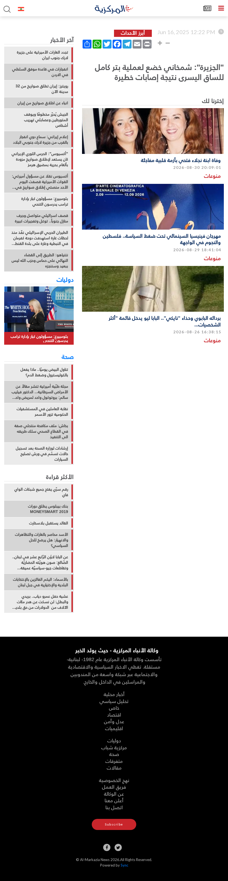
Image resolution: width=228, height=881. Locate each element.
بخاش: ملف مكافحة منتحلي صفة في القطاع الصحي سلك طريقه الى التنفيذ (41, 431)
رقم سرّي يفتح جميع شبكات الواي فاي (41, 491)
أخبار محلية (114, 694)
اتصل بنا (114, 807)
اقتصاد (114, 714)
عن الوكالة (114, 793)
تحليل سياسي (114, 701)
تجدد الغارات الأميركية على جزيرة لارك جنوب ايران (42, 54)
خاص (114, 707)
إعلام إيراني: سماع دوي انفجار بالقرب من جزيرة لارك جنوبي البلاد (40, 139)
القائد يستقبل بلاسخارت (48, 523)
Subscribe (114, 824)
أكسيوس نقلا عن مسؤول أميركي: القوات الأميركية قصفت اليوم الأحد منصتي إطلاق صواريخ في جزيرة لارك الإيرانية (40, 181)
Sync (124, 865)
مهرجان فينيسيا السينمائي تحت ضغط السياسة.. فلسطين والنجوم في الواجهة (162, 239)
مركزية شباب (114, 747)
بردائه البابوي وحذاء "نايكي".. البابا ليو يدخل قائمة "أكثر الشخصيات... (165, 321)
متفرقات (114, 761)
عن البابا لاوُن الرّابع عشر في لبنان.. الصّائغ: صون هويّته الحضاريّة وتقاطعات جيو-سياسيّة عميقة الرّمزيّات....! (40, 562)
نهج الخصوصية (114, 780)
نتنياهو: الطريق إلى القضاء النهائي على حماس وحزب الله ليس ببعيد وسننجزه (40, 260)
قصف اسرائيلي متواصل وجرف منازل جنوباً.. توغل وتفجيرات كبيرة (41, 218)
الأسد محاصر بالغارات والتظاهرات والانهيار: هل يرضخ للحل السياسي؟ (41, 540)
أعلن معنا (114, 800)
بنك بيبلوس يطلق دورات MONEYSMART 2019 (48, 508)
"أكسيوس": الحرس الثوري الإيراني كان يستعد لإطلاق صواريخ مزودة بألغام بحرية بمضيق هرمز (40, 159)
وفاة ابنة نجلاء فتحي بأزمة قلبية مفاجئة (181, 160)
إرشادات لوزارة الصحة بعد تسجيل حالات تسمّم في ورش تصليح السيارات (42, 453)
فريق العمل (114, 786)
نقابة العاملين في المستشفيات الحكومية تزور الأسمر (42, 411)
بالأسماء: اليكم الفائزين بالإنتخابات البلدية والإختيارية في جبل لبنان (40, 582)
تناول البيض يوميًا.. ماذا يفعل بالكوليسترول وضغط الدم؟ (44, 372)
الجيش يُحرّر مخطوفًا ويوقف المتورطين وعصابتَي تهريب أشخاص (46, 119)
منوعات (212, 176)
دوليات (65, 279)
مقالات (114, 767)
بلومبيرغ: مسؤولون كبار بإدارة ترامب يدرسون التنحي (44, 201)
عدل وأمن (114, 721)
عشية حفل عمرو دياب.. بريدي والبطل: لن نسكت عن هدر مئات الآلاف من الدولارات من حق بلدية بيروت (41, 601)
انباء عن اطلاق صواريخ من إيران (43, 103)
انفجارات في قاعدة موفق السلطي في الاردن (40, 71)
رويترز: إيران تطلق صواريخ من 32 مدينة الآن (42, 88)
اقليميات (114, 728)
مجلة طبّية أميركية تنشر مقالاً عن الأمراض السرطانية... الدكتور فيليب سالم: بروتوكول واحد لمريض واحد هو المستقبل (40, 392)
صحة (68, 356)
